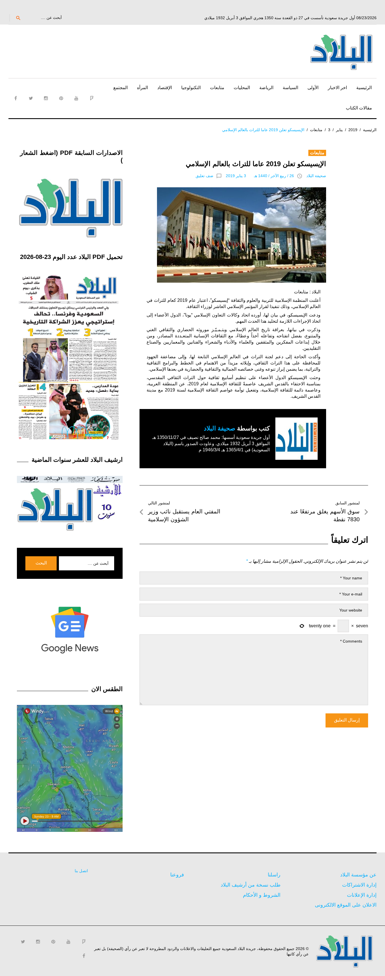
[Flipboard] (92, 98)
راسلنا (274, 875)
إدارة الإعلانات (362, 895)
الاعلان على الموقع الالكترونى (346, 905)
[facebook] (15, 98)
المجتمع (120, 87)
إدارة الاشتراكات (359, 885)
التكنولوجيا (191, 87)
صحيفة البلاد (316, 175)
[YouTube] (76, 98)
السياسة (290, 87)
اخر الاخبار (337, 87)
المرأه (142, 87)
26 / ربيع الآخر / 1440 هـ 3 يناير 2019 (260, 175)
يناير (339, 130)
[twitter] (31, 98)
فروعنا (177, 875)
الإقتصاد (164, 87)
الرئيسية (364, 87)
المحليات (242, 87)
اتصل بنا (81, 871)
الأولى (312, 87)
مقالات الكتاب (359, 107)
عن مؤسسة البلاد (358, 875)
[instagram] (46, 98)
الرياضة (266, 87)
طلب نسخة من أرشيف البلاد (250, 885)
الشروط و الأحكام (261, 895)
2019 (352, 130)
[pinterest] (61, 98)
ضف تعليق (204, 175)
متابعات (217, 87)
